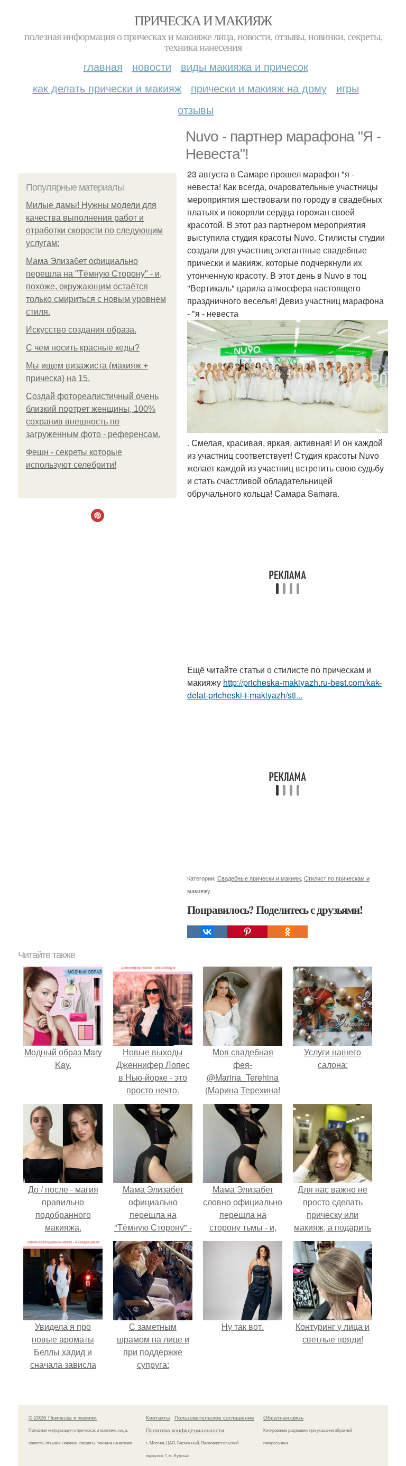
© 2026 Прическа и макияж (63, 1417)
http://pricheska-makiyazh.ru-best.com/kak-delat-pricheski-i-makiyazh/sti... (284, 688)
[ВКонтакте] (207, 931)
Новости (151, 66)
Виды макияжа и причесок (244, 66)
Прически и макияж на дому (259, 88)
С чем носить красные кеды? (83, 347)
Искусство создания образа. (81, 329)
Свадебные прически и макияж (259, 878)
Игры (347, 88)
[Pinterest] (247, 931)
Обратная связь (283, 1417)
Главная (103, 66)
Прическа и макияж (203, 20)
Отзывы (196, 109)
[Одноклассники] (287, 931)
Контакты (158, 1417)
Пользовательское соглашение (214, 1417)
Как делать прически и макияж (107, 88)
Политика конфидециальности (185, 1430)
